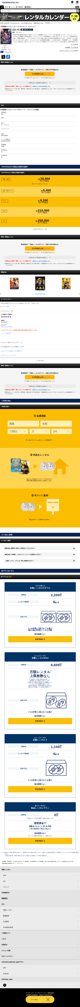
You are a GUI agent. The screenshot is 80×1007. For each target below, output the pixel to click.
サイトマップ (20, 863)
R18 (77, 7)
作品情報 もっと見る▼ (71, 47)
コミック (13, 7)
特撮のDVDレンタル (38, 23)
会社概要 (4, 861)
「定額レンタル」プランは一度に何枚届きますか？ (19, 560)
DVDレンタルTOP (4, 23)
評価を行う (6, 45)
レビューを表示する (6, 333)
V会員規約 (9, 861)
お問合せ (4, 944)
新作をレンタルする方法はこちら (41, 86)
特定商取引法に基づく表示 (67, 861)
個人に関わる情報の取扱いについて (52, 861)
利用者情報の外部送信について (9, 863)
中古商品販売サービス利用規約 (37, 861)
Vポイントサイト (7, 956)
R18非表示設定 (8, 927)
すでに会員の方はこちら (48, 78)
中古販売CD (20, 7)
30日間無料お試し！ (40, 74)
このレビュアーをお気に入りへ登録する (11, 351)
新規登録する (40, 639)
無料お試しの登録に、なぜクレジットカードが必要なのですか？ (23, 554)
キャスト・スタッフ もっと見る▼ (68, 50)
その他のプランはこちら (31, 78)
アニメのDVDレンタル (26, 23)
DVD (2, 7)
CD (7, 7)
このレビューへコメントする (8, 355)
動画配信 (29, 7)
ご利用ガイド (6, 933)
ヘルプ (4, 939)
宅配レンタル (7, 910)
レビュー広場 (6, 950)
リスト (72, 4)
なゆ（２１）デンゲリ (7, 326)
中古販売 (6, 921)
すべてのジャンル (15, 23)
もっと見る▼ (74, 44)
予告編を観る (7, 52)
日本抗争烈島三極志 (40, 294)
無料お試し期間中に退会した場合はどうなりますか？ (20, 548)
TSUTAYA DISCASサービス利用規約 (21, 861)
